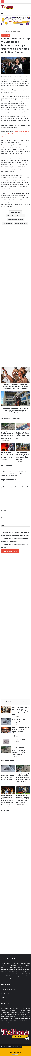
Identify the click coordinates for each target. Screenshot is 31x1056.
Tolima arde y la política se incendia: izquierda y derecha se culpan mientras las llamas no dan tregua (20, 731)
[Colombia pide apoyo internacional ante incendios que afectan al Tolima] (8, 447)
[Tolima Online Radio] (15, 20)
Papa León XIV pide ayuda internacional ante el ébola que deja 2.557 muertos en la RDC (22, 456)
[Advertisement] (15, 296)
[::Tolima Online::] (7, 7)
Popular (8, 702)
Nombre (4, 510)
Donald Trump (15, 212)
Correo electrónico (7, 518)
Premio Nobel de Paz (16, 219)
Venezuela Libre (21, 223)
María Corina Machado (15, 216)
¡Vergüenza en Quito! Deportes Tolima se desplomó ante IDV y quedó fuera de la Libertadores (23, 798)
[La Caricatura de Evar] (6, 742)
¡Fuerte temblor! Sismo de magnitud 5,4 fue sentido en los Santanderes (20, 721)
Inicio (3, 31)
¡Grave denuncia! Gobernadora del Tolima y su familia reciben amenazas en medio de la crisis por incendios (7, 799)
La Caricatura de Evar (19, 739)
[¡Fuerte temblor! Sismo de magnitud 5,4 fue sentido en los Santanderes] (6, 721)
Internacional (16, 31)
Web (2, 525)
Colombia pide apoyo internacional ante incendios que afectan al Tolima (7, 455)
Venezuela (8, 223)
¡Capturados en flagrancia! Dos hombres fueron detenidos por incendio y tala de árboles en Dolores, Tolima (20, 710)
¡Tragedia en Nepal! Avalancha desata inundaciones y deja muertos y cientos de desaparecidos (8, 435)
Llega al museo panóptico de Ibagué (15, 134)
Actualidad (9, 31)
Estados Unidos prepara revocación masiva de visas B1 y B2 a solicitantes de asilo (22, 435)
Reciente (22, 702)
